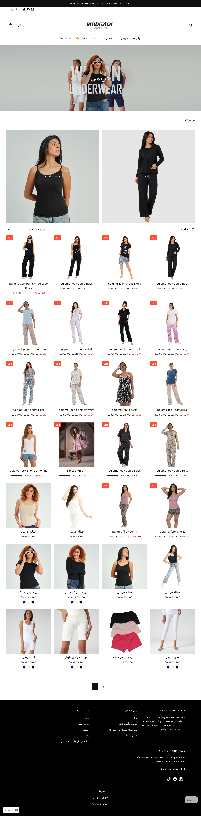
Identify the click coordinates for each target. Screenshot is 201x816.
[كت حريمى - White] (36, 667)
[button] (11, 810)
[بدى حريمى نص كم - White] (36, 602)
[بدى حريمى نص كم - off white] (20, 602)
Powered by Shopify (100, 803)
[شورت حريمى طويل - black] (80, 667)
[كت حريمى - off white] (20, 667)
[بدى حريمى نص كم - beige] (28, 602)
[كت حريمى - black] (32, 667)
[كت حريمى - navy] (24, 667)
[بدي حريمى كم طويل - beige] (76, 602)
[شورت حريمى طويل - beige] (76, 667)
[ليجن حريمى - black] (176, 667)
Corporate (65, 38)
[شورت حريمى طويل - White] (85, 667)
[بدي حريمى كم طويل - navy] (72, 602)
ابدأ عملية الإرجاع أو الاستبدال (75, 741)
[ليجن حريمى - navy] (168, 667)
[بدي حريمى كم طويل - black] (80, 602)
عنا (135, 718)
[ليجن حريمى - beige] (172, 667)
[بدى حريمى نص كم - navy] (24, 602)
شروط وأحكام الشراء (127, 723)
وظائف (85, 735)
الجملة (86, 729)
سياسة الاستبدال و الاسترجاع (123, 729)
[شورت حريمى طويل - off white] (68, 667)
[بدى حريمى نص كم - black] (32, 602)
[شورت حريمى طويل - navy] (72, 667)
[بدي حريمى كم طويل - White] (85, 602)
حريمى (124, 38)
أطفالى (109, 38)
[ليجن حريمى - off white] (164, 667)
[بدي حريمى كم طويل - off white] (68, 602)
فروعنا (86, 718)
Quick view (172, 276)
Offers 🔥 (81, 38)
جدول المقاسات (129, 735)
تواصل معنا (84, 723)
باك (96, 38)
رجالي (138, 38)
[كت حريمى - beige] (28, 667)
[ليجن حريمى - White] (180, 667)
